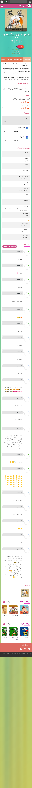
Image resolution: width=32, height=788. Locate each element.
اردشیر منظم (14, 50)
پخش (19, 47)
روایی (15, 52)
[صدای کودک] (29, 649)
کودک (13, 53)
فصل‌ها (10, 59)
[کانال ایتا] (25, 649)
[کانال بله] (21, 649)
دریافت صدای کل (12, 47)
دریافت (15, 131)
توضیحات (27, 59)
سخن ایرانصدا (18, 59)
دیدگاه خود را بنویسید (9, 246)
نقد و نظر (27, 245)
